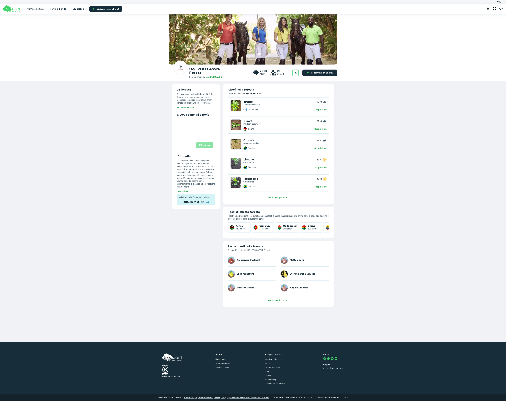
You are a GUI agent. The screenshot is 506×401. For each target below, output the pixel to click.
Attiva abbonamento (222, 363)
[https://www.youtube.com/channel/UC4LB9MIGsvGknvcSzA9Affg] (332, 358)
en (328, 368)
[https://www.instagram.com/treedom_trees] (328, 358)
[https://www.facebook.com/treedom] (324, 358)
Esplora (206, 145)
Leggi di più (183, 191)
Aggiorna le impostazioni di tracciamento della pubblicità (248, 398)
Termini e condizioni (205, 398)
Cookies (268, 375)
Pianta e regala (220, 359)
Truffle (248, 101)
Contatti (268, 363)
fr (337, 368)
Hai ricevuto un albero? (107, 9)
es (341, 368)
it (324, 368)
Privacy (267, 371)
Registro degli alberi (272, 367)
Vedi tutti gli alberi (278, 197)
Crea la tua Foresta (222, 367)
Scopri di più (320, 109)
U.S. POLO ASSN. (214, 77)
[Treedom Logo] (12, 9)
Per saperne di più (186, 107)
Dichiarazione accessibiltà (275, 384)
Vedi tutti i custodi (278, 300)
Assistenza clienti (271, 359)
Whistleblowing (270, 380)
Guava (247, 121)
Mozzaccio (250, 178)
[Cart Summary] (501, 8)
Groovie (248, 140)
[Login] (488, 8)
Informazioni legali (190, 398)
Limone (248, 159)
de (333, 368)
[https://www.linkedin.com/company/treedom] (336, 358)
